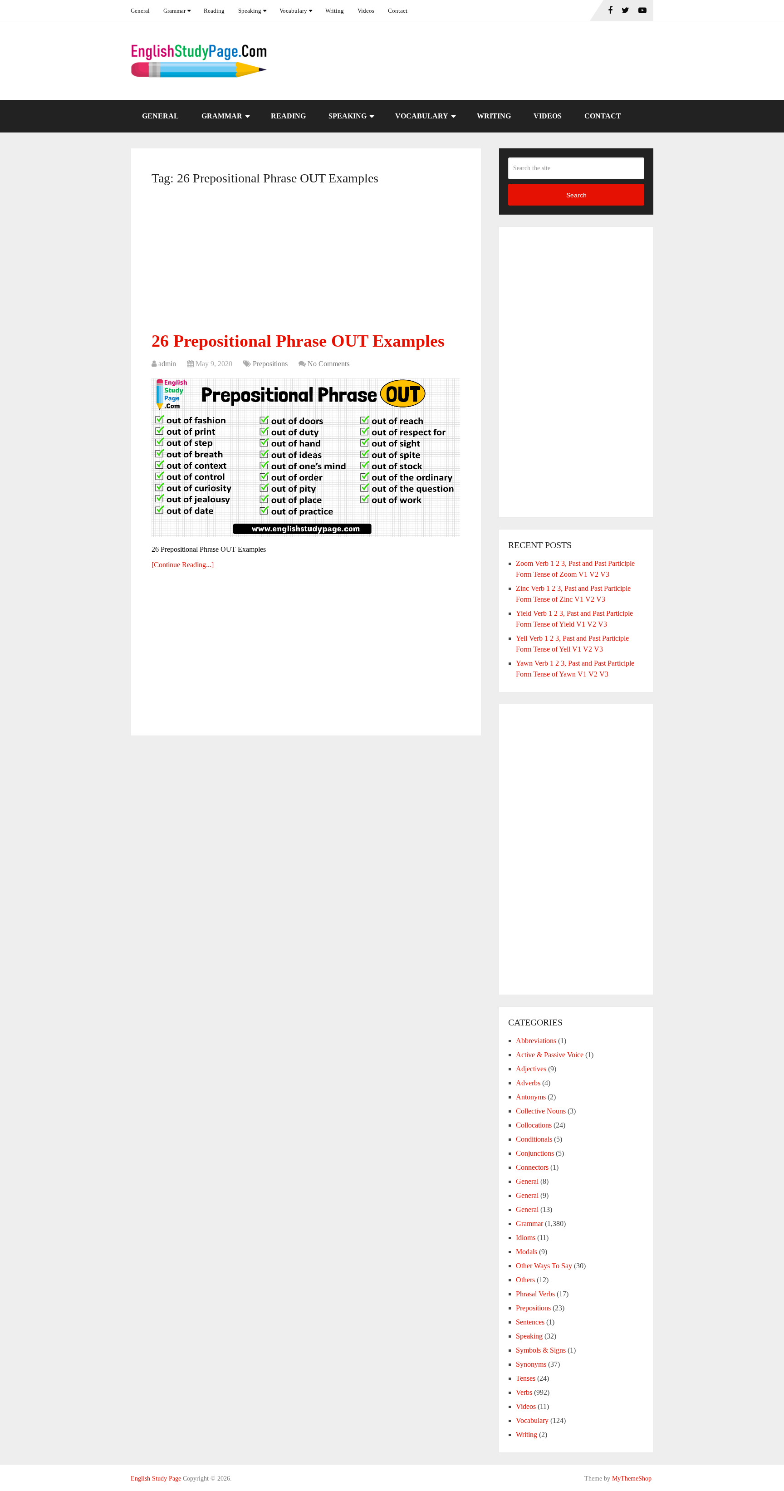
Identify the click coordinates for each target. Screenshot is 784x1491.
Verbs (524, 1392)
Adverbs (528, 1083)
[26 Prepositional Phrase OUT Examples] (306, 457)
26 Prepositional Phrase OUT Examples (298, 340)
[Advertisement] (306, 261)
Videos (366, 10)
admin (167, 364)
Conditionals (534, 1139)
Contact (397, 10)
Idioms (525, 1237)
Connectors (532, 1167)
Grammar (174, 10)
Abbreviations (536, 1041)
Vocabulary (293, 10)
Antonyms (531, 1097)
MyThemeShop (632, 1478)
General (140, 10)
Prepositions (270, 364)
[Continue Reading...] (183, 565)
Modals (526, 1252)
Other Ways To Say (544, 1266)
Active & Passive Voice (549, 1055)
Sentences (530, 1322)
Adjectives (531, 1069)
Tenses (525, 1378)
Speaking (249, 10)
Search (576, 195)
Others (525, 1280)
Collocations (534, 1125)
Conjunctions (535, 1153)
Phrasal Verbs (535, 1294)
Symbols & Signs (541, 1350)
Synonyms (531, 1364)
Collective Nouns (541, 1111)
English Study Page (156, 1478)
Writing (334, 10)
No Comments (328, 364)
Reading (214, 10)
